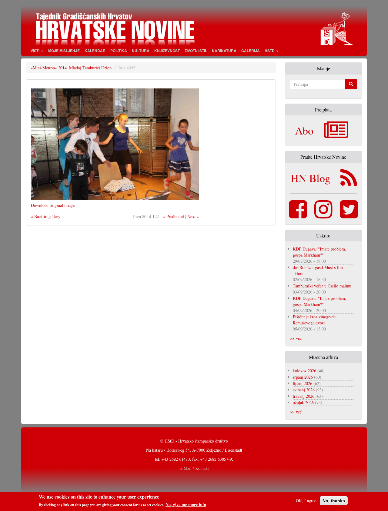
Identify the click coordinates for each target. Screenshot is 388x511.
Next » (193, 216)
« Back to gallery (45, 216)
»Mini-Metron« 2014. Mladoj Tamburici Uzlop (71, 68)
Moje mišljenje (64, 50)
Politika (118, 50)
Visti (35, 50)
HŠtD (270, 50)
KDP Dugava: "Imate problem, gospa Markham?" (319, 252)
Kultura (140, 50)
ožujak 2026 (303, 402)
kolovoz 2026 (304, 370)
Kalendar (95, 50)
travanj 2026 (303, 396)
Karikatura (224, 50)
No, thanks (334, 500)
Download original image (53, 205)
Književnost (167, 50)
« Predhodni (173, 216)
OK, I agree (306, 500)
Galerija (250, 50)
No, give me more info (186, 505)
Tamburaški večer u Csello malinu (322, 286)
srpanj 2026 (303, 377)
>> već (296, 338)
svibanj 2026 (304, 390)
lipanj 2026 (302, 383)
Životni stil (196, 50)
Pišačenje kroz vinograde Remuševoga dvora (314, 320)
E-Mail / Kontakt (194, 468)
